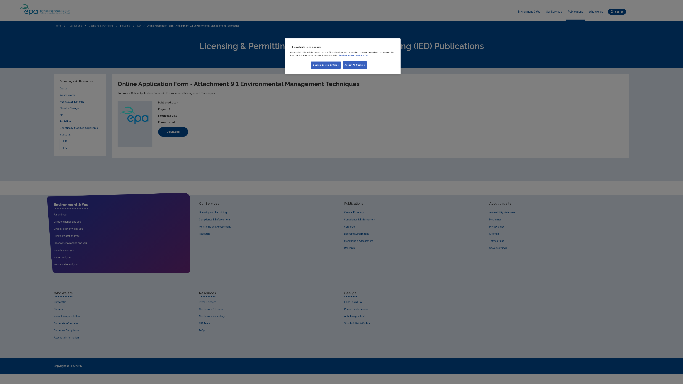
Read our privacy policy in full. (354, 55)
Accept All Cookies (355, 65)
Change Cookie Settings (326, 65)
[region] (343, 56)
